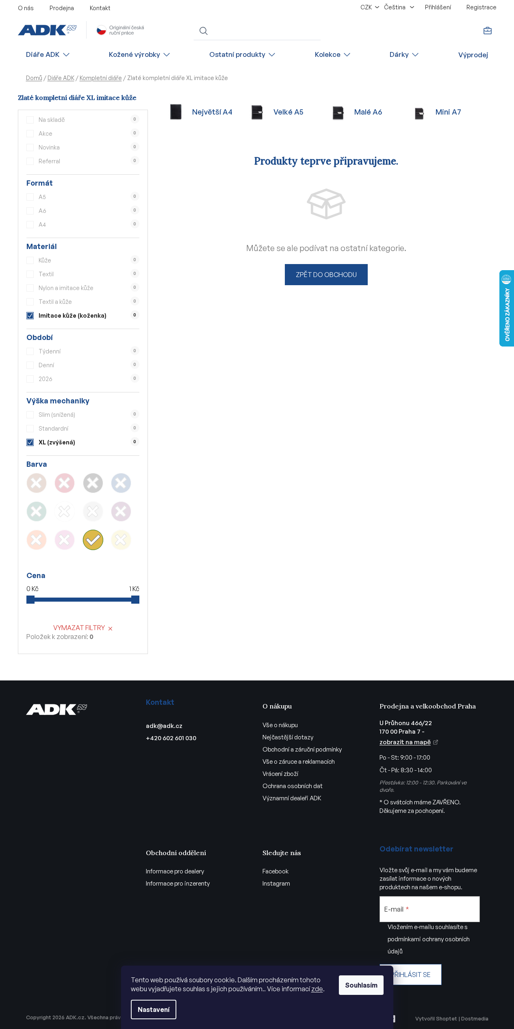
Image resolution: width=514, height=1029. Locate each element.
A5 (87, 196)
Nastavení (153, 1009)
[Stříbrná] (93, 511)
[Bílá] (64, 511)
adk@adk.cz (164, 726)
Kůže (87, 260)
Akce (87, 133)
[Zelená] (36, 511)
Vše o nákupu (280, 725)
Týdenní (87, 351)
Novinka (87, 147)
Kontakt (100, 7)
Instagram (276, 883)
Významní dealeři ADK (291, 798)
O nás (26, 7)
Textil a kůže (87, 301)
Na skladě (87, 119)
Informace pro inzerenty (178, 883)
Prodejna (62, 7)
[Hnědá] (36, 483)
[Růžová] (64, 540)
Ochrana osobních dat (292, 786)
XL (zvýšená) (87, 442)
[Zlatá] (93, 540)
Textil (87, 274)
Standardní (87, 428)
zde (317, 989)
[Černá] (93, 483)
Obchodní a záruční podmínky (302, 749)
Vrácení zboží (280, 774)
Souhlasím (361, 985)
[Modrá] (121, 483)
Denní (87, 365)
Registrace (481, 7)
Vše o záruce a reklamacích (298, 761)
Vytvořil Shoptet (436, 1018)
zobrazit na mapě (405, 742)
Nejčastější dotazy (287, 737)
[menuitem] (48, 54)
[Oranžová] (36, 540)
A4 (87, 224)
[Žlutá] (121, 540)
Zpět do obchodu (326, 275)
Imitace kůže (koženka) (87, 315)
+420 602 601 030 (171, 738)
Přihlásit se (410, 975)
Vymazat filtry (79, 628)
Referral (87, 161)
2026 (87, 378)
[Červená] (64, 483)
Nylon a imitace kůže (87, 287)
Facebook (275, 871)
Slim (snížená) (87, 414)
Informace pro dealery (175, 871)
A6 (87, 210)
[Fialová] (121, 511)
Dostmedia (474, 1018)
